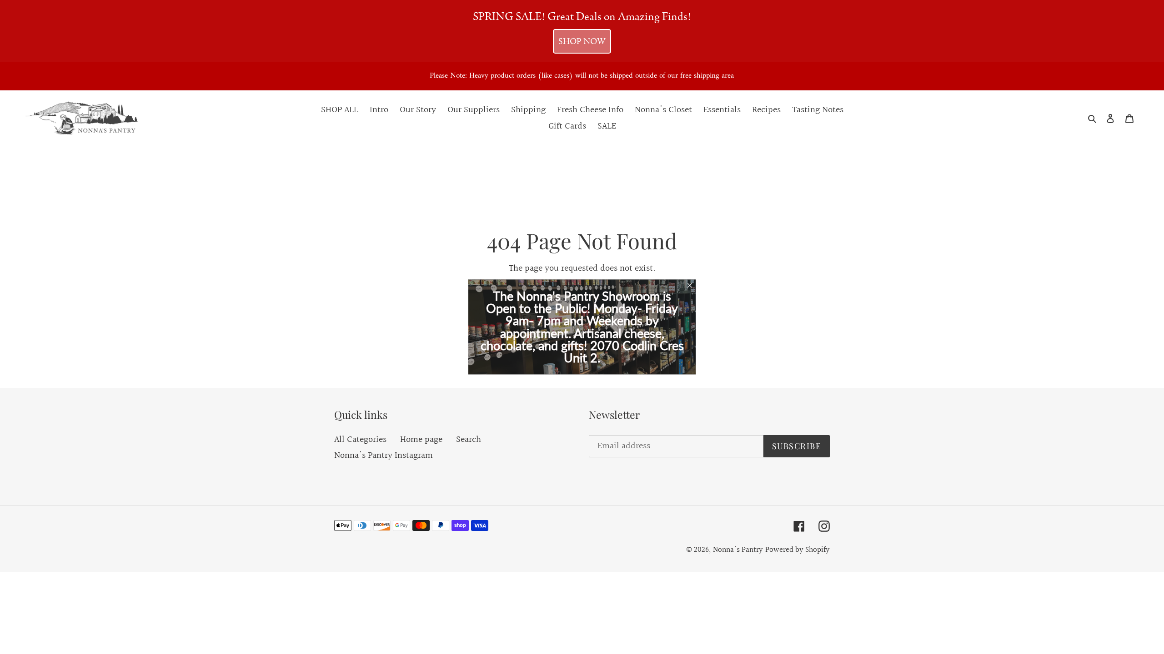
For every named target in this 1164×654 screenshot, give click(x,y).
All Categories (360, 439)
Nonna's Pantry (738, 550)
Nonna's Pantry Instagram (383, 455)
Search (468, 439)
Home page (421, 439)
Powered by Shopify (797, 550)
